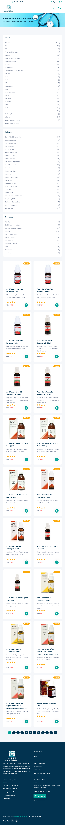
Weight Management (32, 205)
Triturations (32, 250)
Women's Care (32, 208)
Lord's (32, 95)
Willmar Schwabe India (32, 123)
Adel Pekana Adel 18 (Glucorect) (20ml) (44, 599)
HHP (32, 77)
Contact (36, 760)
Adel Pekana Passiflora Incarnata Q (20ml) (14, 290)
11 (51, 732)
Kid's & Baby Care (32, 171)
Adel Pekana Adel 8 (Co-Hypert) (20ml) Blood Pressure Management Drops (47, 651)
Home (7, 22)
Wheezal (32, 117)
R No (32, 247)
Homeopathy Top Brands (18, 22)
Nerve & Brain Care (32, 183)
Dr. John (32, 64)
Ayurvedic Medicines (32, 52)
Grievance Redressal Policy (42, 773)
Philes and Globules (32, 243)
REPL (32, 108)
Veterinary (32, 253)
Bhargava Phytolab (32, 61)
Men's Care (32, 180)
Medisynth (32, 98)
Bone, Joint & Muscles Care (32, 137)
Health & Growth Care (32, 165)
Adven (32, 46)
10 (47, 732)
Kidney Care (32, 174)
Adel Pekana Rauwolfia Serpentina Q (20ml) (45, 342)
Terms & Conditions (39, 763)
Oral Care (32, 189)
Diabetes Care (32, 146)
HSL (32, 83)
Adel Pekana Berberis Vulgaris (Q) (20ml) (47, 547)
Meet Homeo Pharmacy (21, 816)
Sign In (55, 2)
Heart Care (32, 168)
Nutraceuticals (32, 240)
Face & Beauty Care (32, 152)
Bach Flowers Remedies (32, 225)
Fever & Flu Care (32, 155)
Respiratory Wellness (32, 199)
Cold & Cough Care (32, 143)
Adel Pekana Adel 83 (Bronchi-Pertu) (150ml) (17, 445)
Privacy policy (38, 766)
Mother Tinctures (32, 237)
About (35, 756)
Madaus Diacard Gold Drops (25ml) (47, 704)
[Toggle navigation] (61, 8)
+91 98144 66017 (18, 2)
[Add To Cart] (26, 305)
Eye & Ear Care (32, 149)
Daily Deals (6, 798)
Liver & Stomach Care (32, 177)
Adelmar (32, 43)
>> (55, 732)
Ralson (32, 104)
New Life (32, 101)
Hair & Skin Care (32, 159)
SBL (32, 111)
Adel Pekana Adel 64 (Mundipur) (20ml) (44, 496)
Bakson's (32, 55)
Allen (32, 49)
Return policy (37, 770)
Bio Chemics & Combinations (32, 228)
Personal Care (32, 192)
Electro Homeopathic (32, 234)
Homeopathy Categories (10, 788)
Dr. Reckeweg (32, 67)
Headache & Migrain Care (32, 162)
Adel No (32, 222)
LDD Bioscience (32, 92)
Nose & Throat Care (32, 186)
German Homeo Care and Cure (32, 70)
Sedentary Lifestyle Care (32, 202)
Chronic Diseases (32, 140)
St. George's (32, 114)
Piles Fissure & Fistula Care (32, 196)
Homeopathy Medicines (10, 792)
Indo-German (32, 86)
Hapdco (32, 74)
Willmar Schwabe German (32, 120)
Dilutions (32, 231)
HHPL (32, 80)
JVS (32, 89)
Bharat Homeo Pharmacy (32, 58)
